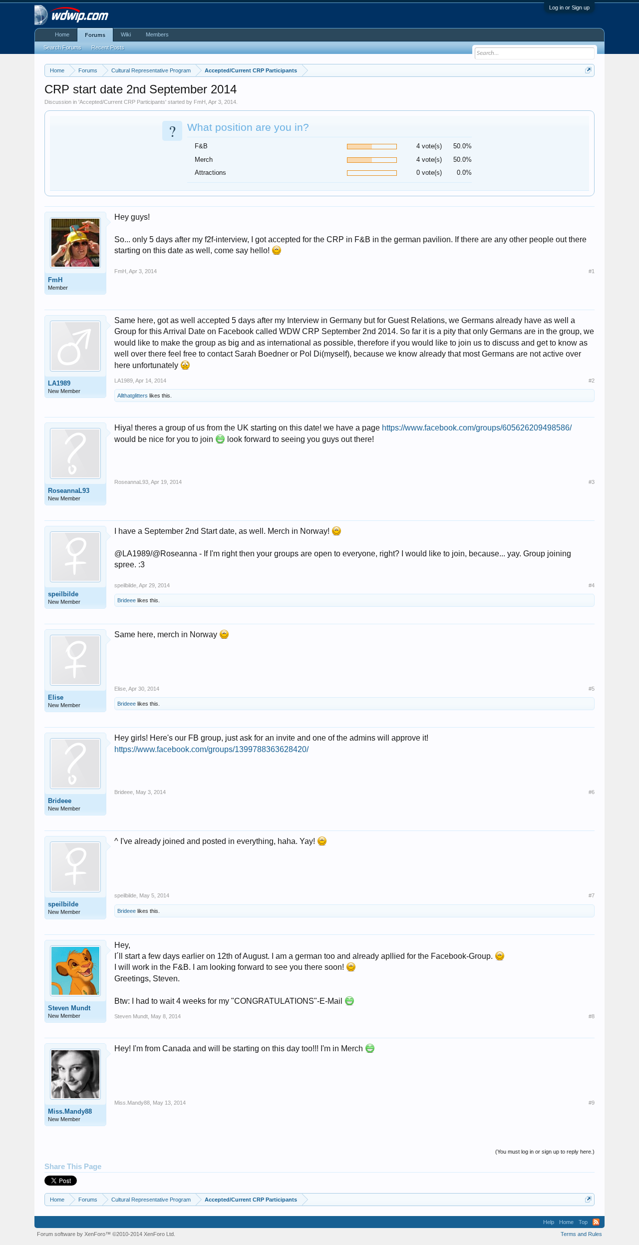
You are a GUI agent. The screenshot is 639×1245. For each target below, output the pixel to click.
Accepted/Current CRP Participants (122, 102)
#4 (592, 585)
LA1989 (59, 383)
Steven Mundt (69, 1008)
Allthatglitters (132, 396)
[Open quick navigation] (588, 70)
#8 (592, 1016)
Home (62, 34)
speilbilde (63, 594)
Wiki (126, 34)
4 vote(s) (429, 146)
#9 (592, 1103)
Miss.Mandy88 (70, 1111)
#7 (592, 895)
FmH (200, 102)
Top (583, 1222)
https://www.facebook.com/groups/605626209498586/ (477, 427)
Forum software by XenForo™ (106, 1234)
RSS (596, 1222)
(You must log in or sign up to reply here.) (545, 1152)
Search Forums (62, 47)
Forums (95, 35)
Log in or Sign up (569, 7)
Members (157, 34)
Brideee (126, 600)
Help (548, 1222)
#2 (592, 381)
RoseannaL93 (68, 490)
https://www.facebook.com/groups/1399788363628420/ (211, 749)
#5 (592, 689)
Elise (55, 697)
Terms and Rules (581, 1234)
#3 (592, 482)
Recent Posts (107, 47)
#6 (592, 792)
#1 (592, 271)
